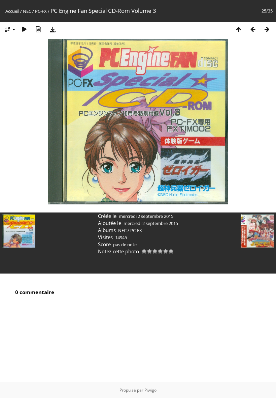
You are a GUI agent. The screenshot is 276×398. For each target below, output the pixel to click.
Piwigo (150, 390)
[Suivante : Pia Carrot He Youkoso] (267, 29)
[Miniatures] (239, 29)
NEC (27, 11)
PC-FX (41, 11)
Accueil (12, 11)
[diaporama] (24, 29)
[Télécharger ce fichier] (52, 29)
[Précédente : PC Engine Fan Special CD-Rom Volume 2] (253, 29)
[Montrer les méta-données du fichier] (38, 29)
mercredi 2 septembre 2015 (146, 216)
